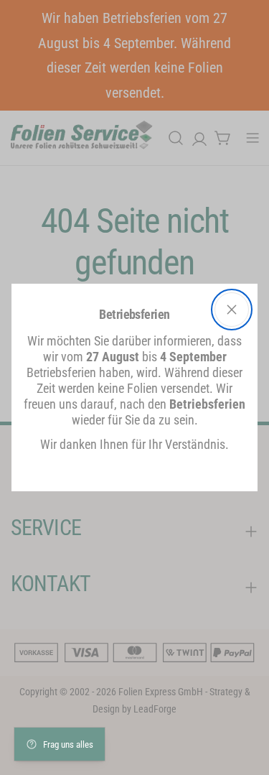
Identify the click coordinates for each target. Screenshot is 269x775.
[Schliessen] (231, 309)
